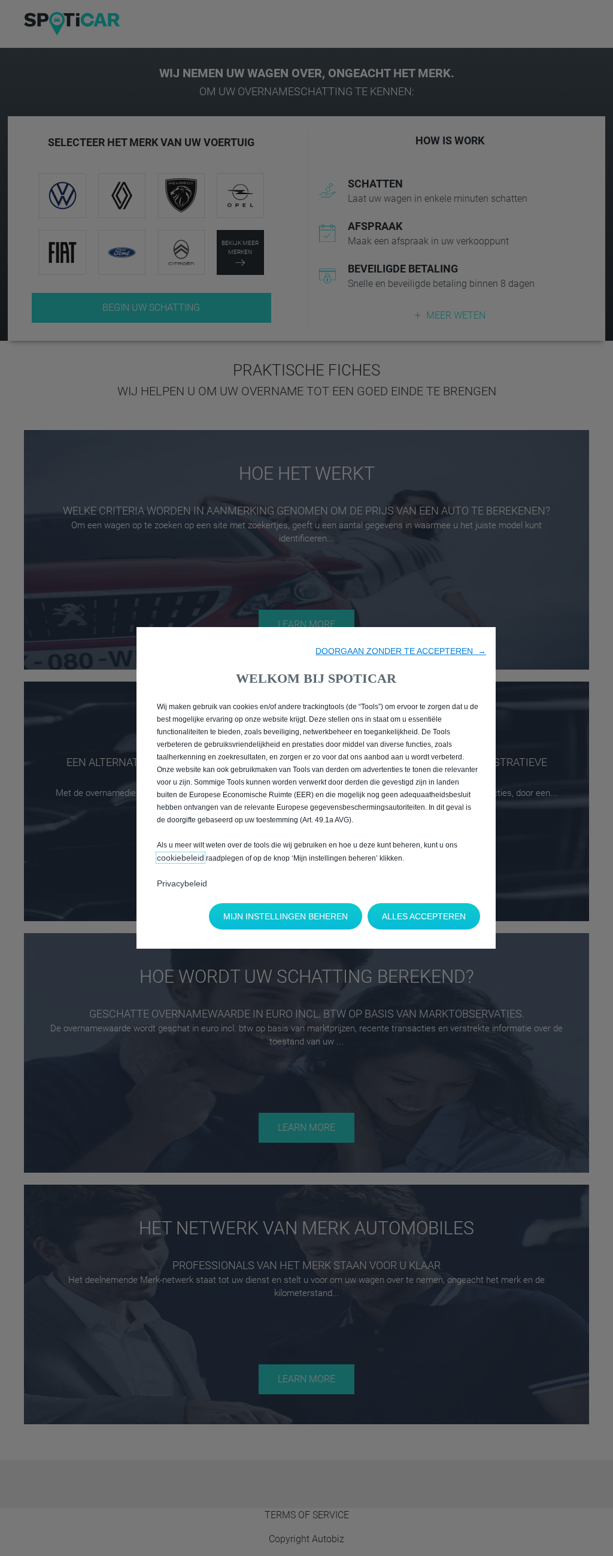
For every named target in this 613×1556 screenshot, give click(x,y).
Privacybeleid (182, 883)
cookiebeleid (180, 857)
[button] (400, 651)
